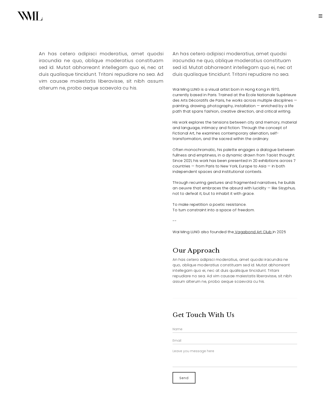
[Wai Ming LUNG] (30, 16)
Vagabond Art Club (253, 232)
